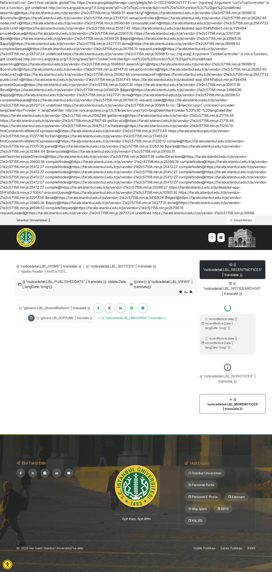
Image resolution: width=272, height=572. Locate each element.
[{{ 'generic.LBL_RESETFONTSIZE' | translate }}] (186, 291)
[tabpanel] (228, 357)
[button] (7, 564)
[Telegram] (143, 308)
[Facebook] (98, 308)
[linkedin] (56, 473)
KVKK (252, 548)
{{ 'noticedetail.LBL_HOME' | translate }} (48, 266)
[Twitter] (109, 308)
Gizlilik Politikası (204, 548)
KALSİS (197, 520)
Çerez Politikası (231, 548)
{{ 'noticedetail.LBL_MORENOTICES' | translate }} (233, 404)
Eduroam (238, 497)
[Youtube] (68, 473)
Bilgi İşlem (199, 509)
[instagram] (44, 473)
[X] (32, 473)
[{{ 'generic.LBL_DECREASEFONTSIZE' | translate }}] (180, 291)
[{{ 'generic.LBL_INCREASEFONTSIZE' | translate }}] (191, 291)
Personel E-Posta (204, 497)
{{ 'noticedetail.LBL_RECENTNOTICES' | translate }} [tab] (232, 269)
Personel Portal (203, 485)
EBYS (225, 509)
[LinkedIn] (120, 308)
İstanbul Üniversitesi (206, 473)
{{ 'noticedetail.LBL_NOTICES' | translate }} (121, 266)
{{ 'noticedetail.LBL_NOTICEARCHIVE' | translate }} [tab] (232, 288)
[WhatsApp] (131, 308)
